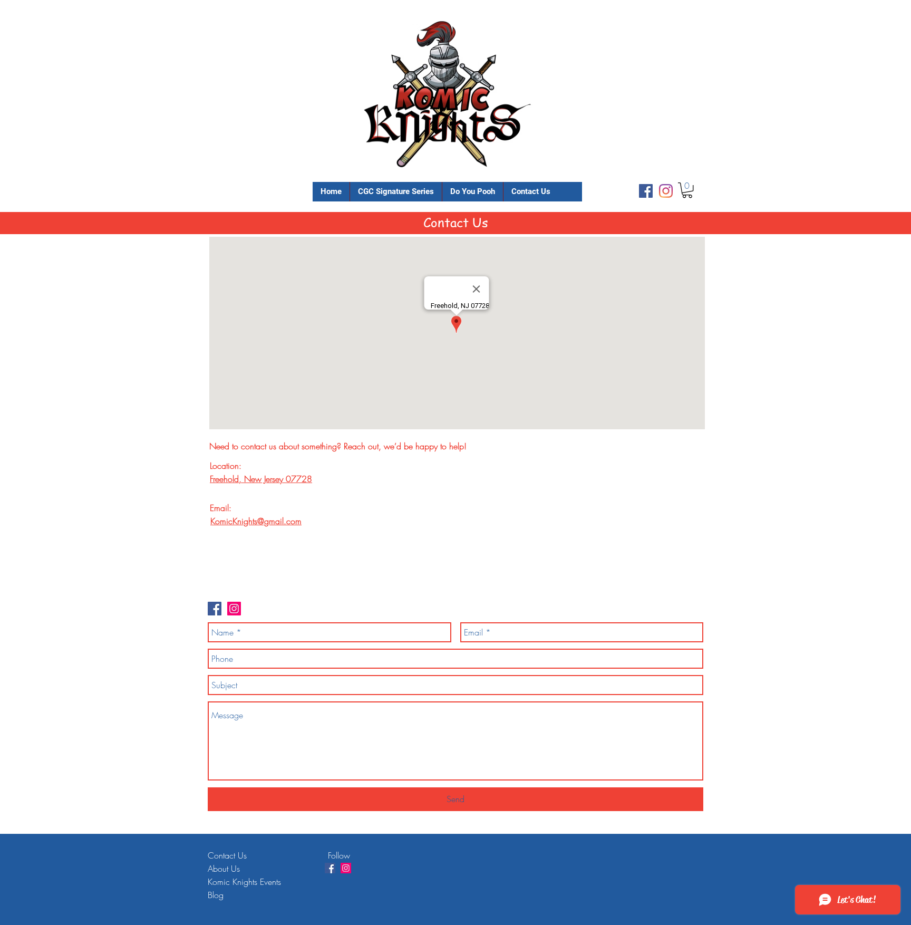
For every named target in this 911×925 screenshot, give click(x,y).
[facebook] (646, 191)
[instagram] (666, 191)
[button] (687, 190)
